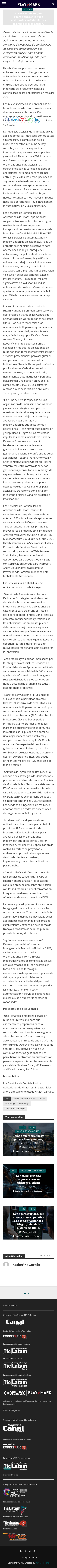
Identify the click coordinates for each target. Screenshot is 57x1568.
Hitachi (42, 1098)
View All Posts (45, 1255)
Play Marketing (42, 1562)
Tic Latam (28, 9)
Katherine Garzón (37, 29)
